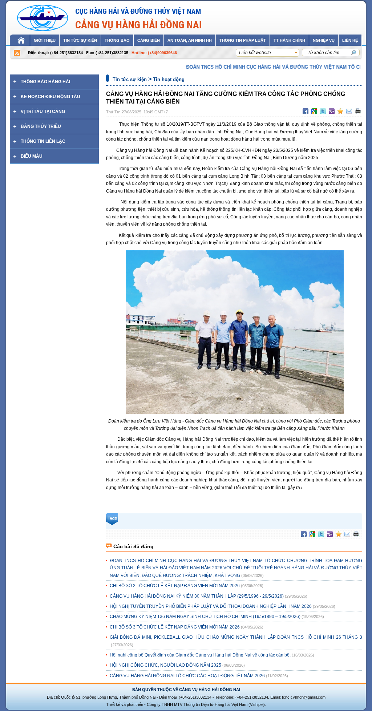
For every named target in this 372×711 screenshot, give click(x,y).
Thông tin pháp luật (242, 40)
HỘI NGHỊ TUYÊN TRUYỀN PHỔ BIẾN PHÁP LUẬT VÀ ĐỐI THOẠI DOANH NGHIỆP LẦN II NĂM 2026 (211, 606)
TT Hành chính (289, 40)
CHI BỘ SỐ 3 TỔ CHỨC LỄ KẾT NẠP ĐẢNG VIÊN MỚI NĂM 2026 (175, 627)
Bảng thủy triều (41, 126)
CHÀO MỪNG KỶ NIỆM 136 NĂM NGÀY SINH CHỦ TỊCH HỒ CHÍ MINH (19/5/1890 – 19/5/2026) (205, 616)
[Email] (349, 111)
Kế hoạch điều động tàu (50, 96)
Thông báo (117, 40)
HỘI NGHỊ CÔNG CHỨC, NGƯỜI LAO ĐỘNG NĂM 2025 (165, 665)
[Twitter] (323, 111)
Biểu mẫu (32, 156)
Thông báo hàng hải (45, 81)
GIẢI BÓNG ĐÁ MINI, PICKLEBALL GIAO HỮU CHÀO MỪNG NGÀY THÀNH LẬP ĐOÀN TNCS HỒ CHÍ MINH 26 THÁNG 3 (236, 637)
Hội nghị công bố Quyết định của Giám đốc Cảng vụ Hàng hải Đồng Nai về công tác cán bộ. (200, 655)
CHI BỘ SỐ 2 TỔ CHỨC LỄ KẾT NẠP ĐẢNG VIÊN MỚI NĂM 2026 (175, 585)
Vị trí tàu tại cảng (43, 111)
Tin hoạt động (169, 79)
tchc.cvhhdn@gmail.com (304, 697)
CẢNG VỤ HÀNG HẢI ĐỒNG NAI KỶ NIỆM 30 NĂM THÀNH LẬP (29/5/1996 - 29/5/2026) (197, 596)
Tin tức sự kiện (80, 40)
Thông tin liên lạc (43, 141)
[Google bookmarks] (314, 111)
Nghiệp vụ (324, 40)
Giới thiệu (45, 40)
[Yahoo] (332, 111)
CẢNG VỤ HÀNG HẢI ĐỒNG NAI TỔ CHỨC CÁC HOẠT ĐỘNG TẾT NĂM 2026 (187, 675)
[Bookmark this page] (340, 111)
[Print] (358, 111)
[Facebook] (305, 111)
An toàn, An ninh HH (189, 40)
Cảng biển (148, 40)
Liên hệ (350, 40)
